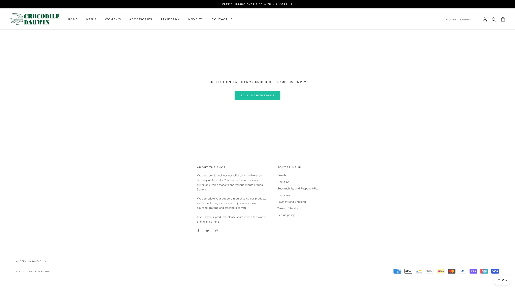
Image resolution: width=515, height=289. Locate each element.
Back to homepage (257, 95)
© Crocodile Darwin (33, 271)
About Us (283, 182)
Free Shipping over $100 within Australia (257, 4)
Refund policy (286, 215)
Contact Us (222, 19)
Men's (91, 19)
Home (73, 19)
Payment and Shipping (291, 202)
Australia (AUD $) (459, 19)
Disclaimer (283, 195)
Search (281, 175)
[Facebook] (198, 230)
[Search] (494, 19)
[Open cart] (503, 19)
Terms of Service (287, 208)
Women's (113, 19)
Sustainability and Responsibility (297, 188)
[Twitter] (207, 230)
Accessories (140, 19)
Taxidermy (170, 19)
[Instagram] (216, 230)
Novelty (195, 19)
